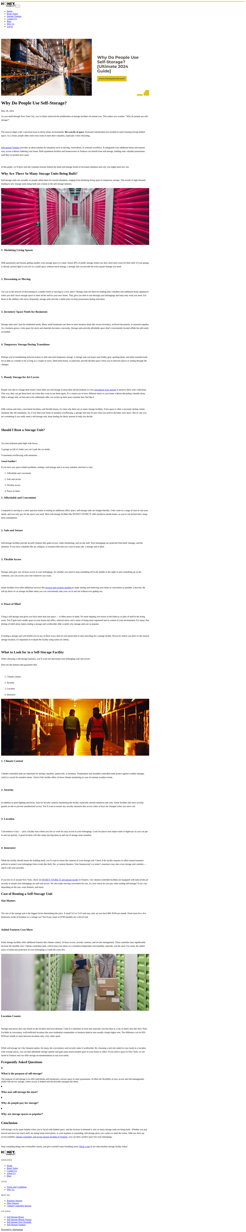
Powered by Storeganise (12, 1229)
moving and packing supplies (58, 587)
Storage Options (14, 16)
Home (9, 11)
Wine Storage (13, 1203)
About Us (11, 1173)
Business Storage (14, 1200)
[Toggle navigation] (17, 6)
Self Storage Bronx (15, 1217)
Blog (9, 21)
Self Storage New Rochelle (19, 1222)
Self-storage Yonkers (10, 147)
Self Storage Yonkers (16, 1224)
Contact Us (12, 19)
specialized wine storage (105, 390)
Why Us (10, 24)
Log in (10, 26)
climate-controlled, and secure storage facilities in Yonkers (41, 1137)
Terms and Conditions (17, 1187)
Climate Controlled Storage (19, 1206)
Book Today (12, 14)
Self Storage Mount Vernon (19, 1219)
